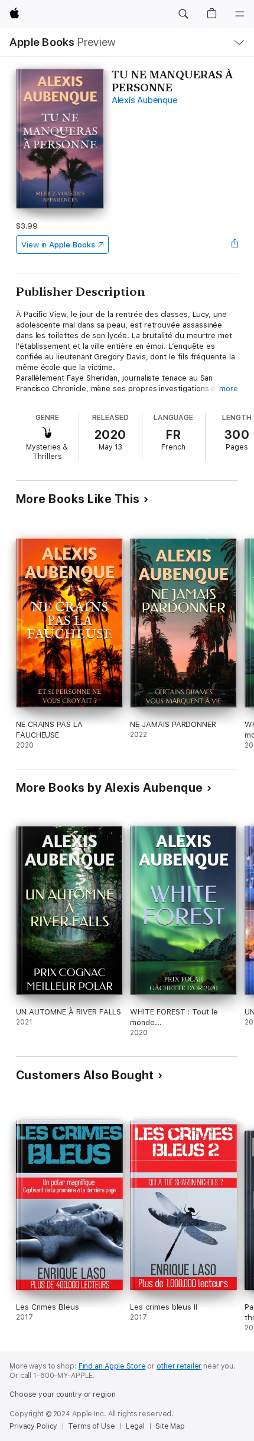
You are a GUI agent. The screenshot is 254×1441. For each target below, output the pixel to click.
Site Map (170, 1426)
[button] (183, 14)
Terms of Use (91, 1426)
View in (58, 244)
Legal (135, 1426)
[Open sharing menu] (234, 244)
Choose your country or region (62, 1394)
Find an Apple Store (112, 1366)
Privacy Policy (33, 1426)
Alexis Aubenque (144, 100)
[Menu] (240, 14)
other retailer (179, 1366)
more (228, 388)
